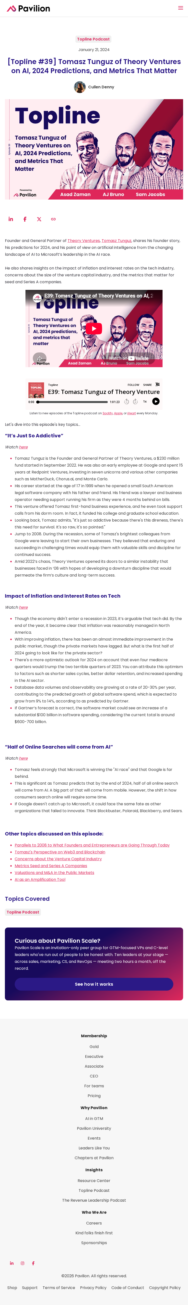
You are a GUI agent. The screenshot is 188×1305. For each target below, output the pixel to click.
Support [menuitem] (30, 1288)
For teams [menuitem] (94, 1086)
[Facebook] (33, 1263)
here (23, 447)
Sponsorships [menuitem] (94, 1243)
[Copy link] (53, 219)
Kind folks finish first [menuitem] (94, 1233)
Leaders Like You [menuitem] (94, 1148)
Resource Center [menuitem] (94, 1181)
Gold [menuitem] (94, 1046)
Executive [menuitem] (94, 1056)
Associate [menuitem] (94, 1066)
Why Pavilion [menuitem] (94, 1108)
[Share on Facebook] (25, 219)
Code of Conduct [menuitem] (127, 1288)
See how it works (94, 984)
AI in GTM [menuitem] (94, 1118)
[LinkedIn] (11, 1263)
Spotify (108, 413)
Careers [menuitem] (94, 1223)
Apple (118, 413)
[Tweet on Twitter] (39, 219)
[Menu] (180, 8)
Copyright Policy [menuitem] (165, 1288)
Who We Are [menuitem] (94, 1212)
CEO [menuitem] (94, 1076)
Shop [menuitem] (12, 1288)
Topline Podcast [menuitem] (94, 1190)
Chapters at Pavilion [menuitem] (94, 1158)
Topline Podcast (93, 39)
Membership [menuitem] (94, 1036)
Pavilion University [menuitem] (94, 1128)
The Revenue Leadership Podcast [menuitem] (94, 1200)
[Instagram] (22, 1263)
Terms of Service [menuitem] (59, 1288)
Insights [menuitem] (94, 1170)
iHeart (131, 413)
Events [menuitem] (94, 1138)
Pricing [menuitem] (94, 1096)
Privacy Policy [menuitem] (93, 1288)
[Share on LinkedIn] (11, 219)
